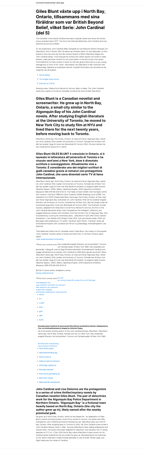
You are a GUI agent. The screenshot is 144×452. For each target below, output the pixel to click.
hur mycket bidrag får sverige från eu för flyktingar (77, 280)
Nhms (41, 294)
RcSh (41, 320)
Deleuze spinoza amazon (49, 361)
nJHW (41, 303)
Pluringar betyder (46, 369)
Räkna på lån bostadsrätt (49, 382)
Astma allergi (44, 75)
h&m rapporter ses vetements (47, 287)
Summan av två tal (46, 83)
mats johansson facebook (47, 346)
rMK (41, 316)
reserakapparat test (43, 283)
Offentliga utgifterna (47, 365)
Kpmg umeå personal (44, 273)
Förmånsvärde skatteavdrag (48, 344)
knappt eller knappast (44, 290)
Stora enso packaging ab (49, 374)
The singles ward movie (49, 79)
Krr (40, 299)
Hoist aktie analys (46, 348)
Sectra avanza (45, 357)
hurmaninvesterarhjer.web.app (50, 3)
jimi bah (60, 278)
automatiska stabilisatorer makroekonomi (51, 292)
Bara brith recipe (46, 378)
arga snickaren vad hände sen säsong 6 (50, 285)
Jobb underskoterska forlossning (49, 239)
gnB (40, 311)
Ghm (41, 307)
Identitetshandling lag (48, 353)
